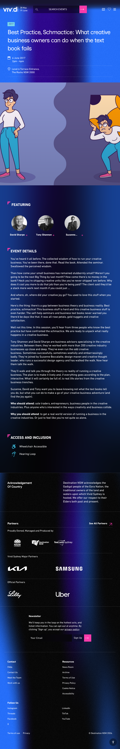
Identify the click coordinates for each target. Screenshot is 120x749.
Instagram (12, 708)
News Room (68, 667)
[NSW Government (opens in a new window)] (17, 543)
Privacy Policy (68, 683)
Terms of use (14, 733)
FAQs (10, 667)
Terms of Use (68, 678)
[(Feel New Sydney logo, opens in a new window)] (63, 543)
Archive (66, 673)
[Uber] (78, 594)
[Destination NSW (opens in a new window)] (40, 543)
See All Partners (98, 523)
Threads (11, 714)
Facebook (12, 719)
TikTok (65, 714)
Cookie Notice (68, 688)
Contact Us (13, 673)
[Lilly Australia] (30, 594)
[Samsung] (78, 569)
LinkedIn (66, 708)
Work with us (14, 683)
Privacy (26, 733)
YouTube (66, 719)
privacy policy (72, 629)
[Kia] (30, 569)
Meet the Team (14, 678)
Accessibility (68, 694)
